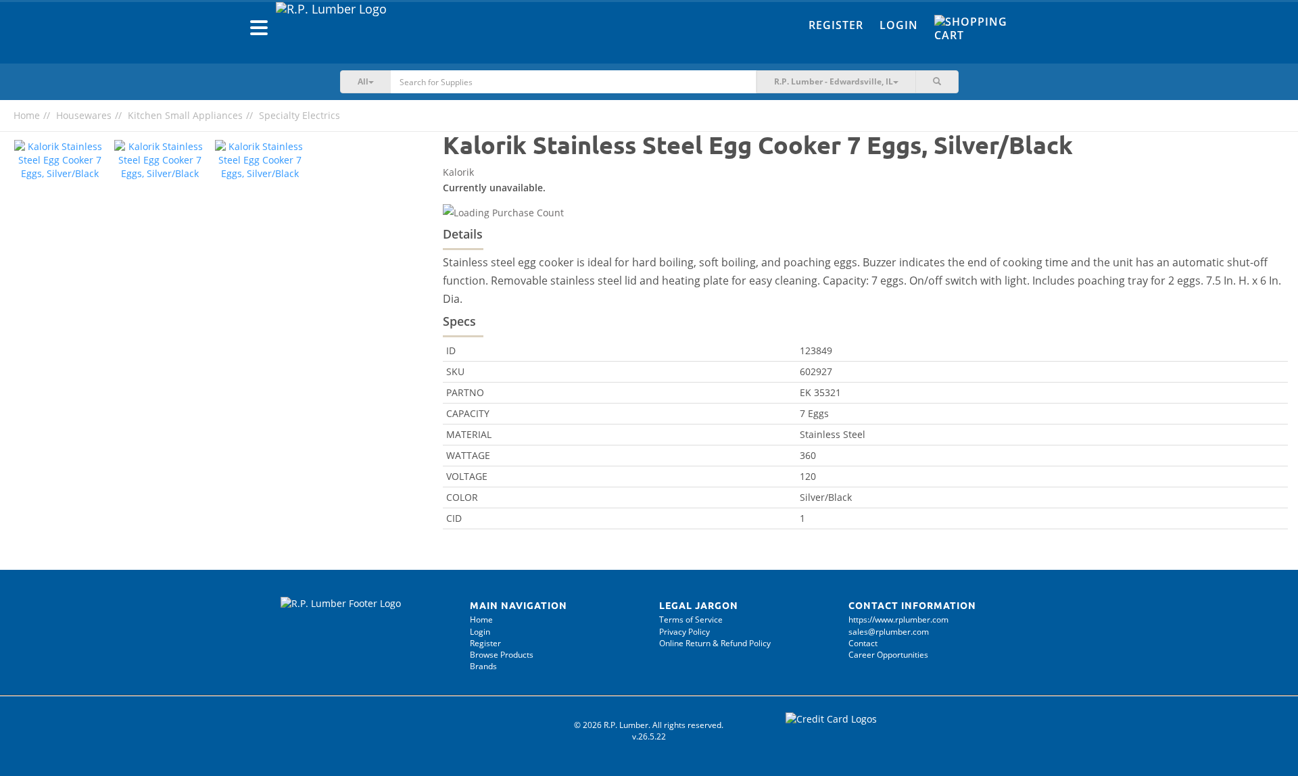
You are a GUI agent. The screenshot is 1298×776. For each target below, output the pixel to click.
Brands (483, 666)
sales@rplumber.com (888, 631)
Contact (863, 643)
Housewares (84, 115)
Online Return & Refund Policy (715, 643)
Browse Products (501, 654)
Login (899, 25)
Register (836, 25)
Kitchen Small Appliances (185, 115)
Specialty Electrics (299, 115)
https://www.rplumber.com (898, 619)
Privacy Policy (684, 631)
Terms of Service (691, 619)
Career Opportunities (888, 654)
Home (27, 115)
